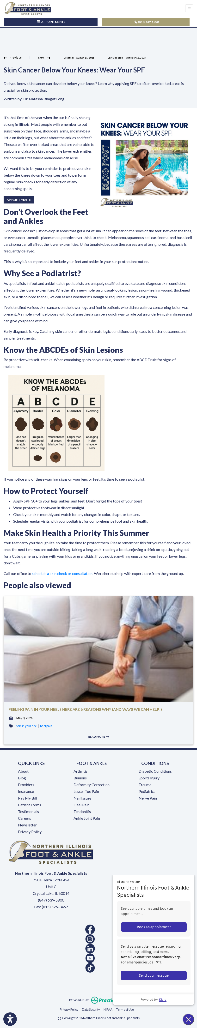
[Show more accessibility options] (10, 1019)
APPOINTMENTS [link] (52, 22)
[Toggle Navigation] (189, 8)
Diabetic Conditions (155, 771)
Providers (26, 784)
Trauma (145, 784)
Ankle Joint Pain (87, 818)
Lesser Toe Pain (86, 791)
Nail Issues (82, 798)
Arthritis (80, 771)
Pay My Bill (27, 798)
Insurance (26, 791)
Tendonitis (82, 811)
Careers (24, 818)
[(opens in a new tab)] (51, 929)
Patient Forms (29, 804)
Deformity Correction (92, 784)
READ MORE (96, 736)
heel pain (46, 726)
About (23, 771)
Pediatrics (147, 791)
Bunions (80, 778)
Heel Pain (81, 804)
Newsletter (27, 825)
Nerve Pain (148, 798)
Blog (22, 778)
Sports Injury (149, 778)
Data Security (91, 1009)
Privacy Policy (30, 831)
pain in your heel (26, 726)
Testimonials (28, 811)
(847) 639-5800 (148, 22)
